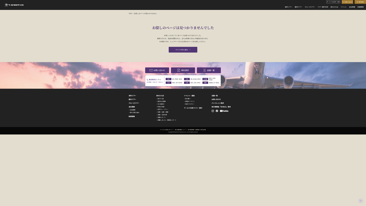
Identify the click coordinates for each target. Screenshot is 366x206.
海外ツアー (288, 7)
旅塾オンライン (190, 101)
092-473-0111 (177, 83)
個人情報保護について (180, 129)
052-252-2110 (212, 79)
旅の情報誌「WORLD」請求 (221, 107)
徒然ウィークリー (163, 109)
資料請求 (361, 2)
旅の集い (188, 99)
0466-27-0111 (214, 83)
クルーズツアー (310, 7)
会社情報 (352, 7)
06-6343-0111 (196, 79)
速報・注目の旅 (162, 115)
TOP (130, 13)
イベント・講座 (189, 95)
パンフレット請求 (218, 103)
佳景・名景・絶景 (163, 112)
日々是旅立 (161, 104)
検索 (338, 1)
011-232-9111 (195, 83)
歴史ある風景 (162, 101)
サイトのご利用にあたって (166, 129)
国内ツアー (298, 7)
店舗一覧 (211, 70)
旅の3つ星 (161, 99)
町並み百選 (161, 107)
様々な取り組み (134, 112)
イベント (344, 7)
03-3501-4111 (177, 79)
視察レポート (162, 117)
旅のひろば (334, 7)
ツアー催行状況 (323, 7)
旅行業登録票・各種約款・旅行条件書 (197, 129)
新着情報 (361, 7)
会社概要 (132, 110)
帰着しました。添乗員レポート (167, 120)
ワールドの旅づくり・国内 (193, 108)
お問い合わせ (348, 2)
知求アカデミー (190, 104)
